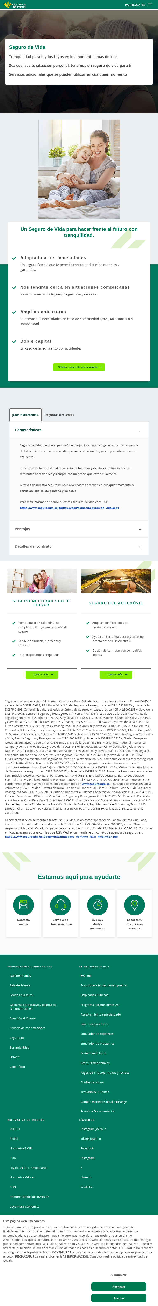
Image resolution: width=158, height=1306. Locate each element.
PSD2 (13, 1158)
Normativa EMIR (21, 1148)
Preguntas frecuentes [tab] (59, 415)
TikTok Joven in (91, 1139)
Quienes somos (20, 976)
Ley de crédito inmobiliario (28, 1168)
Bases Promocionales (95, 1063)
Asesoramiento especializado (101, 1014)
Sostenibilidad (19, 1047)
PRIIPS (14, 1139)
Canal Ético (17, 1067)
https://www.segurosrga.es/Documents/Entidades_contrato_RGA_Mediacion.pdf (61, 836)
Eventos (86, 976)
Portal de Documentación (98, 1111)
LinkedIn (86, 1177)
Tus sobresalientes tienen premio (104, 985)
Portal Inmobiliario (93, 1053)
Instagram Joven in (93, 1129)
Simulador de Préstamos (97, 1043)
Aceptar (118, 1298)
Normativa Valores (22, 1177)
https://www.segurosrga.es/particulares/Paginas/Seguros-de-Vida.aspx (69, 508)
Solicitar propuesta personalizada (78, 367)
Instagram (88, 1158)
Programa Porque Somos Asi (100, 1005)
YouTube (87, 1187)
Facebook (87, 1148)
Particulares (135, 5)
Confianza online (92, 1082)
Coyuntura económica (25, 1206)
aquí (106, 1256)
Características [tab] (28, 429)
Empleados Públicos (94, 995)
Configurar (118, 1275)
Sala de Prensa (20, 985)
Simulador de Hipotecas (97, 1034)
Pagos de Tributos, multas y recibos (105, 1073)
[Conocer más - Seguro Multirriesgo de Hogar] (42, 581)
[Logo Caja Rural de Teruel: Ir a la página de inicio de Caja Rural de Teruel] (25, 4)
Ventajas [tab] (22, 528)
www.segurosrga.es (96, 784)
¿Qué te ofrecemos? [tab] (25, 415)
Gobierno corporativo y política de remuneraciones (33, 1007)
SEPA (13, 1187)
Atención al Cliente (23, 1018)
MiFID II (15, 1129)
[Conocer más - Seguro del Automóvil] (116, 581)
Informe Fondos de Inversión (29, 1197)
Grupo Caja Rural (21, 995)
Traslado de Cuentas (95, 1092)
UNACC (15, 1057)
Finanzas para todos (94, 1024)
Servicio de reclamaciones (27, 1028)
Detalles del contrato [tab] (33, 546)
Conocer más (41, 674)
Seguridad (17, 1038)
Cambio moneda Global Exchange (104, 1102)
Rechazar (118, 1286)
